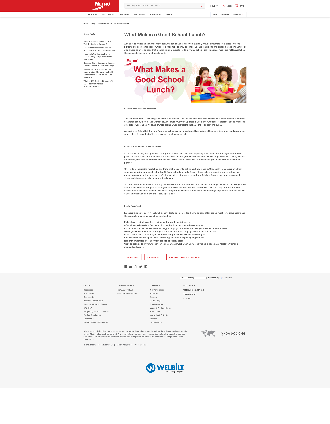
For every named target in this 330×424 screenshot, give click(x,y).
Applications (108, 14)
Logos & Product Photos (160, 308)
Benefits (153, 319)
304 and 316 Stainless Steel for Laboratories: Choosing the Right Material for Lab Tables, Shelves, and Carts (98, 74)
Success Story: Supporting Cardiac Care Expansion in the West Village (99, 64)
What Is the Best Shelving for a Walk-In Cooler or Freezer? (97, 43)
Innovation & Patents (159, 315)
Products (92, 14)
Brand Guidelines (157, 304)
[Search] (202, 6)
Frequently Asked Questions (96, 312)
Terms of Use (189, 294)
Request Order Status (93, 301)
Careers (153, 297)
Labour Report (156, 322)
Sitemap (186, 299)
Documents (139, 14)
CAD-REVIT (89, 308)
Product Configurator (93, 315)
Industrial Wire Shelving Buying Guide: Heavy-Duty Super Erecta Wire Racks (98, 57)
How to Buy (89, 294)
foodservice (133, 257)
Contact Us (89, 319)
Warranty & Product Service (95, 304)
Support (170, 14)
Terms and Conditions (193, 290)
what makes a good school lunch (185, 257)
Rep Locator (89, 297)
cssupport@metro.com (127, 294)
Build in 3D (155, 14)
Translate (228, 278)
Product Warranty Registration (97, 322)
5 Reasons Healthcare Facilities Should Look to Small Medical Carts (99, 49)
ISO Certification (157, 290)
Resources (88, 290)
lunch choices (154, 257)
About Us (154, 294)
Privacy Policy (190, 286)
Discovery (124, 14)
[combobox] (162, 6)
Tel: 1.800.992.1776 (125, 290)
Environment (155, 312)
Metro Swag (155, 301)
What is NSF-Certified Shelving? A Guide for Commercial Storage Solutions (98, 84)
